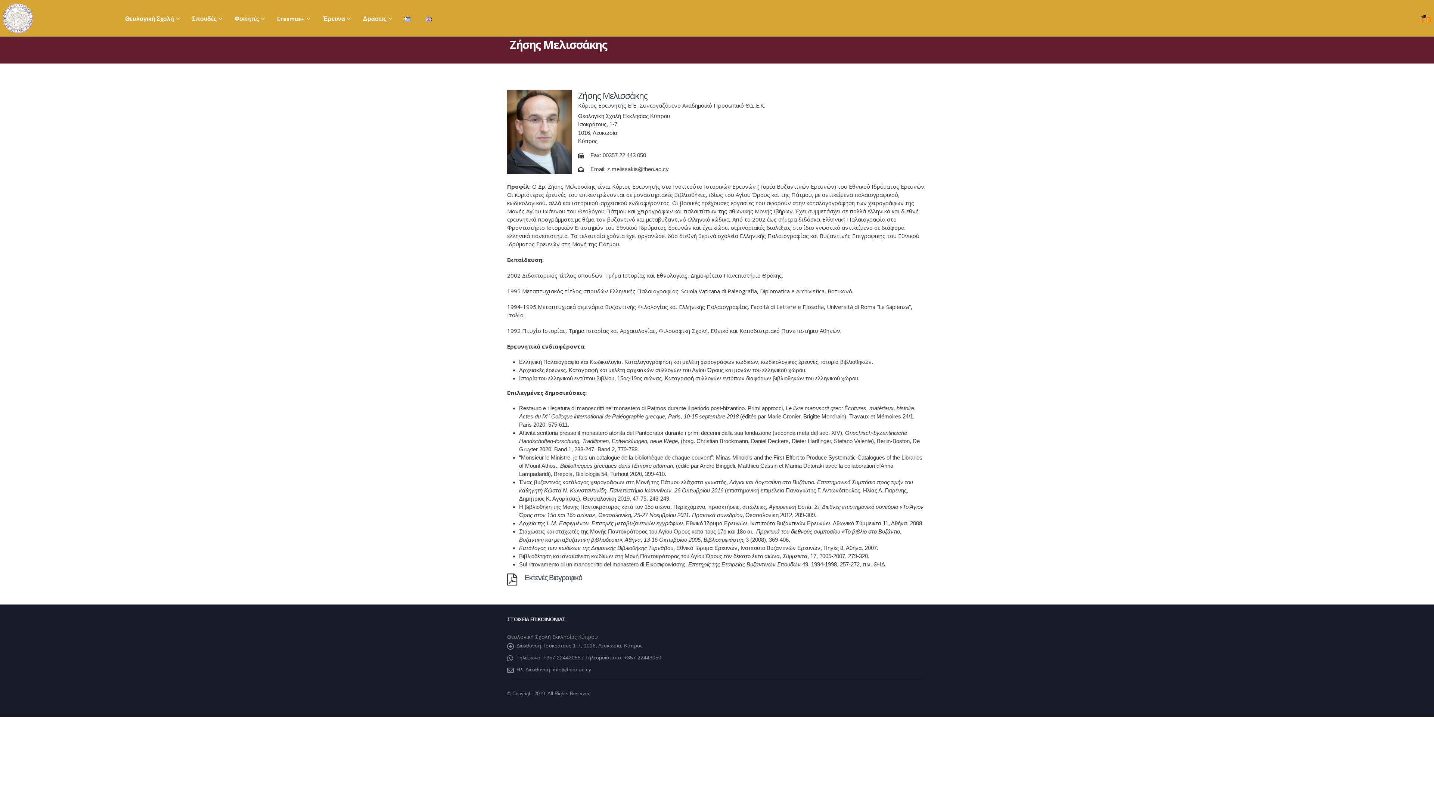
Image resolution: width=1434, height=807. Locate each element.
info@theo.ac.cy (572, 669)
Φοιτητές (247, 18)
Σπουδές (204, 18)
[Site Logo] (18, 18)
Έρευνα (334, 18)
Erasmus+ (291, 18)
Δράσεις (375, 18)
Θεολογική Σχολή (149, 18)
